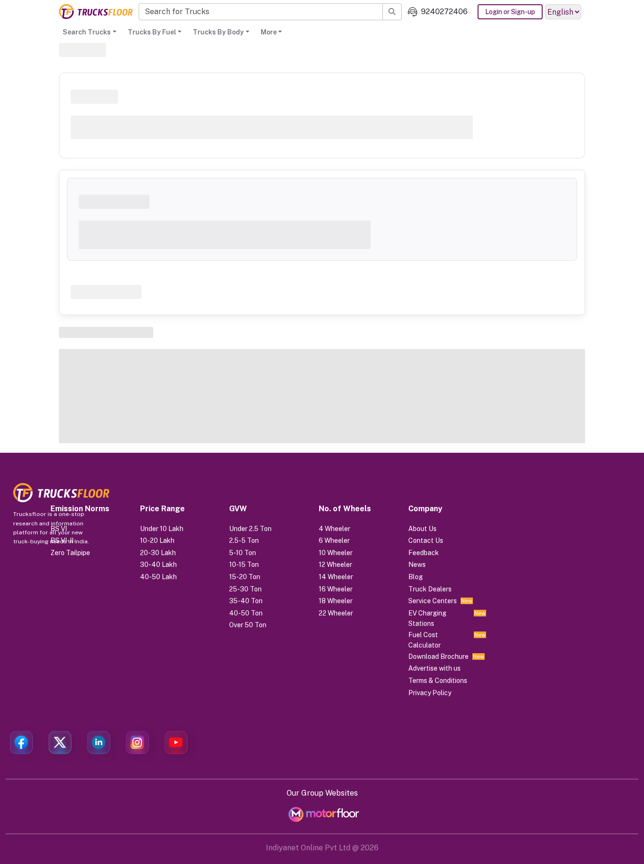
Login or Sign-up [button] (510, 12)
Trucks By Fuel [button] (152, 32)
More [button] (269, 32)
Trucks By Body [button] (218, 32)
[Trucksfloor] (95, 11)
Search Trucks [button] (87, 32)
